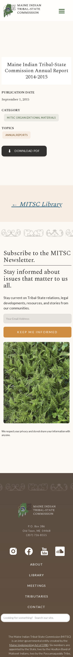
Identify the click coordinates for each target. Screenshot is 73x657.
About (36, 564)
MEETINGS (36, 585)
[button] (62, 11)
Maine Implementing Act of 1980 (28, 645)
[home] (22, 11)
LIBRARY (36, 575)
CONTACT (36, 607)
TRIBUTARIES (36, 596)
